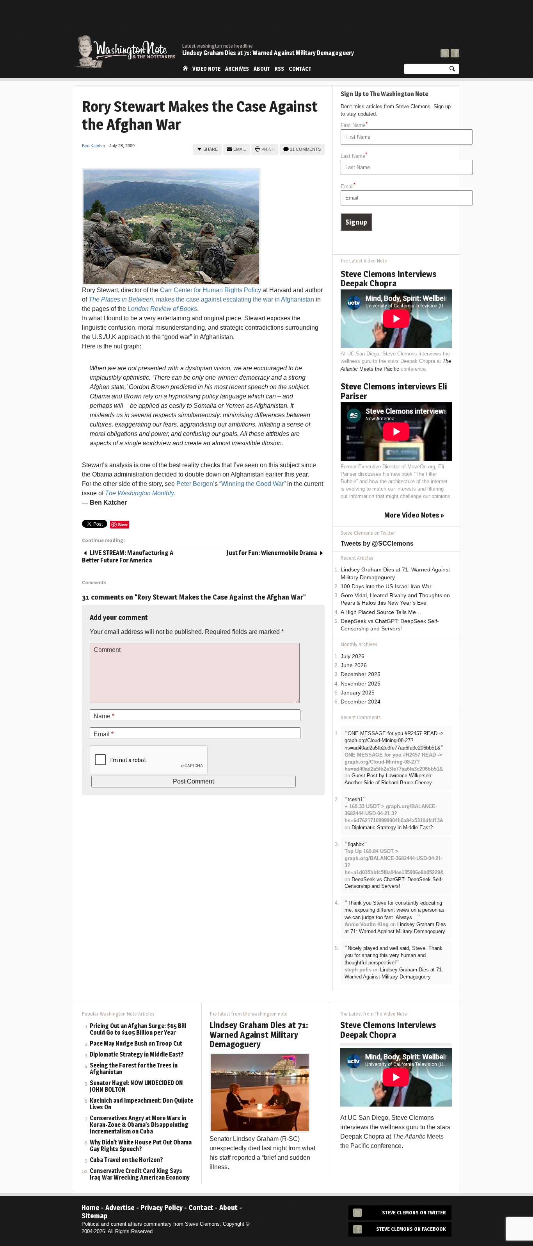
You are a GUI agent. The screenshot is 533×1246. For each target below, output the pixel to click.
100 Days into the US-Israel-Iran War (386, 586)
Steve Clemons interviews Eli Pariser (394, 391)
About (262, 69)
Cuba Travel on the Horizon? (126, 1160)
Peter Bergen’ (195, 483)
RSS (279, 69)
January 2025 (358, 693)
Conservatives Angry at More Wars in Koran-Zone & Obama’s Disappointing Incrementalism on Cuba (139, 1125)
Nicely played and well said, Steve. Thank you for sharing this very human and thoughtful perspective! (393, 955)
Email (239, 149)
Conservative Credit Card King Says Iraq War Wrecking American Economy (140, 1174)
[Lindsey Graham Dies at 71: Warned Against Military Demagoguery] (260, 1092)
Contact (300, 69)
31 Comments (305, 149)
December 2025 (360, 674)
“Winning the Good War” (252, 483)
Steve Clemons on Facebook (411, 1229)
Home (185, 68)
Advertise (120, 1207)
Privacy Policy (161, 1207)
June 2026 (354, 665)
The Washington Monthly (139, 493)
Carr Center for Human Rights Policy (210, 290)
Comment (107, 649)
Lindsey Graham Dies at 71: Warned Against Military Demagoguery (268, 53)
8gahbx (356, 844)
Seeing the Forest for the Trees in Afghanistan (134, 1069)
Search (452, 70)
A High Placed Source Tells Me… (381, 612)
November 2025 (360, 684)
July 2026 (352, 656)
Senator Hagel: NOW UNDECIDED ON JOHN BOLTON (136, 1086)
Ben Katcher (93, 145)
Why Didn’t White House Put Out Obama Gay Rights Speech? (141, 1146)
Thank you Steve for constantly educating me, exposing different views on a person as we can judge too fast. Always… (394, 910)
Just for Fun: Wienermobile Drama (272, 553)
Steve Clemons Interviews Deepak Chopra (389, 278)
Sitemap (95, 1216)
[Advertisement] (317, 21)
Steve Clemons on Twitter (414, 1213)
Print (267, 149)
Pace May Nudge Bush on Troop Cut (136, 1044)
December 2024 (360, 702)
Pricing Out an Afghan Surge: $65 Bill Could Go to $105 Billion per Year (138, 1029)
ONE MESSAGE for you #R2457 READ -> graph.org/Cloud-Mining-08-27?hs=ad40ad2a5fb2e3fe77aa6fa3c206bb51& (394, 740)
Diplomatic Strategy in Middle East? (392, 827)
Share (210, 149)
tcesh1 (355, 799)
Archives (237, 69)
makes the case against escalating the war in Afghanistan (235, 299)
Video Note (206, 69)
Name (104, 716)
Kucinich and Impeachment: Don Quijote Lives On (141, 1104)
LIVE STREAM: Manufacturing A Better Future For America (127, 556)
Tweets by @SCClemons (377, 543)
